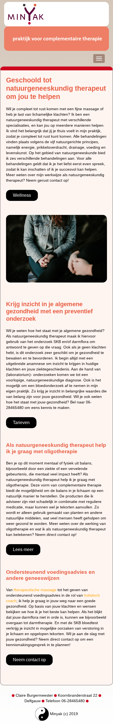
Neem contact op (29, 659)
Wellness (22, 195)
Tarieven (21, 422)
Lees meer (23, 549)
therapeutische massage (35, 590)
